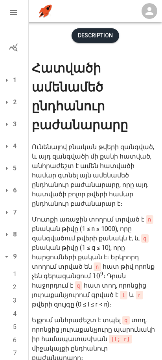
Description (95, 35)
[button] (14, 12)
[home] (45, 11)
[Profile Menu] (149, 11)
